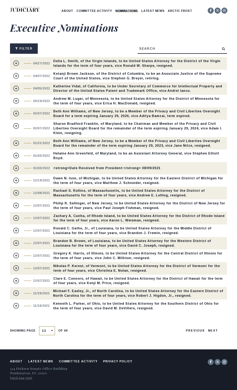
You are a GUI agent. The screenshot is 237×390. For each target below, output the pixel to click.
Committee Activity (94, 10)
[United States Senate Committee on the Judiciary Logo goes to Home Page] (26, 10)
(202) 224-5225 (21, 377)
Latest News (153, 10)
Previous (195, 330)
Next (213, 330)
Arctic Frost (180, 10)
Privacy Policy (118, 361)
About (67, 10)
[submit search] (223, 48)
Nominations (126, 10)
